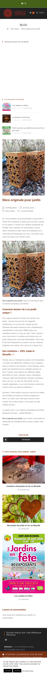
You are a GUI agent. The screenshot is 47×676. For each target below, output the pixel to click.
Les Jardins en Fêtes (20, 105)
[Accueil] (7, 29)
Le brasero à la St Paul (21, 117)
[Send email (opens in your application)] (25, 3)
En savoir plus (27, 671)
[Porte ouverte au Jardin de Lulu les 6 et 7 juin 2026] (6, 130)
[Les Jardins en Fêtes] (6, 107)
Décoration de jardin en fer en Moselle (23, 525)
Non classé (10, 211)
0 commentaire (27, 108)
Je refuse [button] (17, 670)
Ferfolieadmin (11, 208)
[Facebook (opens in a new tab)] (22, 3)
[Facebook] (6, 640)
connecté (19, 615)
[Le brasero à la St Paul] (6, 119)
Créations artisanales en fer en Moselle (24, 486)
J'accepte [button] (8, 670)
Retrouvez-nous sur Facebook (16, 42)
